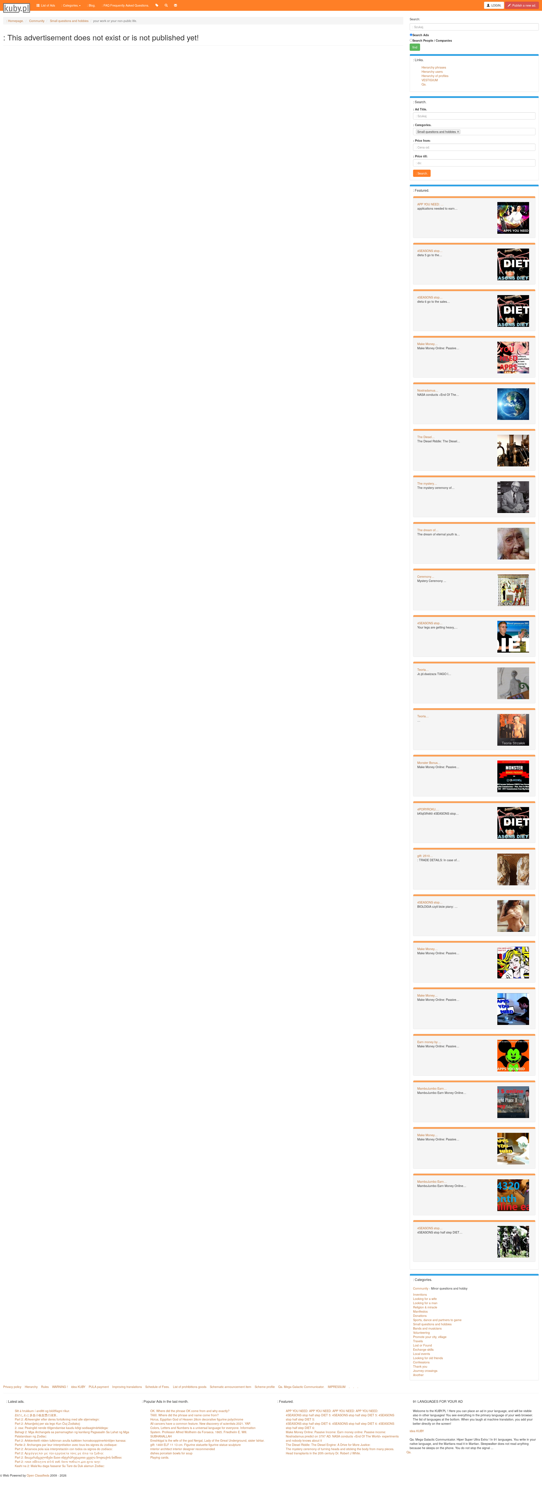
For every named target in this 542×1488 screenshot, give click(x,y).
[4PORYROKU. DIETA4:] (514, 823)
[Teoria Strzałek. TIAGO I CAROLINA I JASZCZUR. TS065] (514, 683)
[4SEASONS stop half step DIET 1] (514, 637)
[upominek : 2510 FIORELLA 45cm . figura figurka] (514, 869)
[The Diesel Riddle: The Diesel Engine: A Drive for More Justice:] (514, 450)
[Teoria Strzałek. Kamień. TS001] (514, 730)
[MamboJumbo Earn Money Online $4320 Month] (514, 1102)
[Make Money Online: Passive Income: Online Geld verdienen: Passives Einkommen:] (514, 357)
